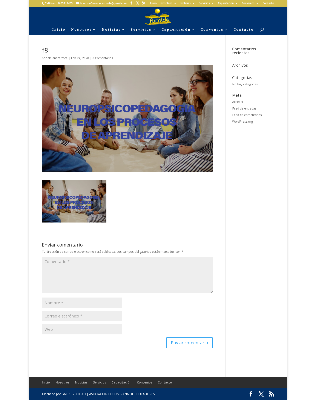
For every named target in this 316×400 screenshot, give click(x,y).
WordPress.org (242, 121)
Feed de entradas (244, 108)
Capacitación (226, 3)
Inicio (153, 3)
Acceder (237, 102)
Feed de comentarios (247, 115)
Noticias (186, 3)
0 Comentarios (102, 58)
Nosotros (166, 3)
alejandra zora (57, 58)
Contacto (268, 3)
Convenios (248, 3)
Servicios (204, 3)
